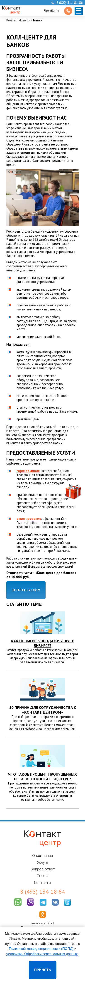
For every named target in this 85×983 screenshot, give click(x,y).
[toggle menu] (79, 11)
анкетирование (29, 518)
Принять (42, 970)
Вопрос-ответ (42, 869)
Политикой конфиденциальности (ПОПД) (41, 949)
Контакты (42, 882)
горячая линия (28, 471)
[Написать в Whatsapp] (18, 906)
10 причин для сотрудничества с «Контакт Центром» (42, 710)
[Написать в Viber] (30, 906)
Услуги (42, 862)
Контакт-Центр (18, 20)
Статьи (42, 875)
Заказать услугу (26, 590)
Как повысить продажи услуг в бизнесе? (42, 643)
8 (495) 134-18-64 (42, 891)
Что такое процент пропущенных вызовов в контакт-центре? (42, 777)
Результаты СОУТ (42, 923)
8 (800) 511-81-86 (69, 3)
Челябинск (52, 11)
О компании (42, 855)
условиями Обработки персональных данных (42, 954)
